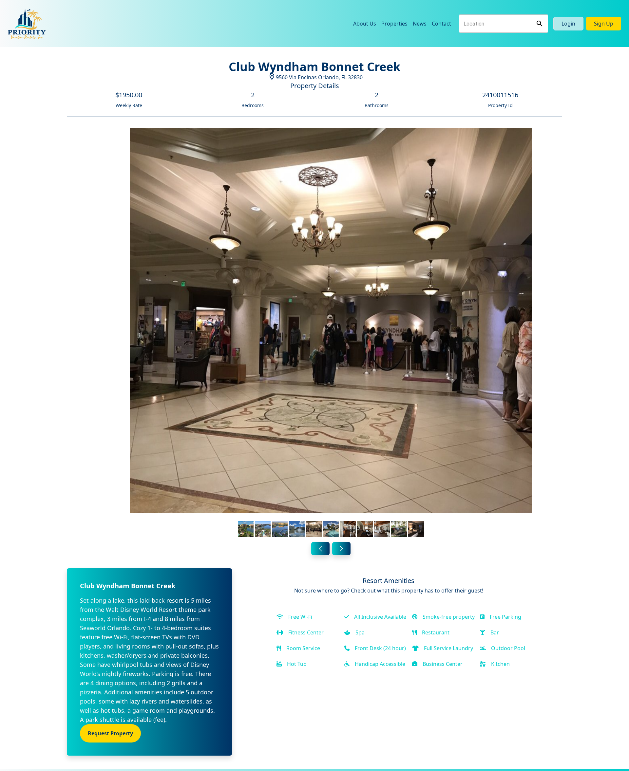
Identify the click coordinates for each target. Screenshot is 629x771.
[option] (331, 333)
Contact (441, 23)
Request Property (110, 733)
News (420, 23)
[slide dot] (246, 529)
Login (568, 23)
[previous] (320, 548)
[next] (341, 548)
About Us (364, 23)
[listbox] (331, 333)
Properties (394, 23)
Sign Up (603, 23)
